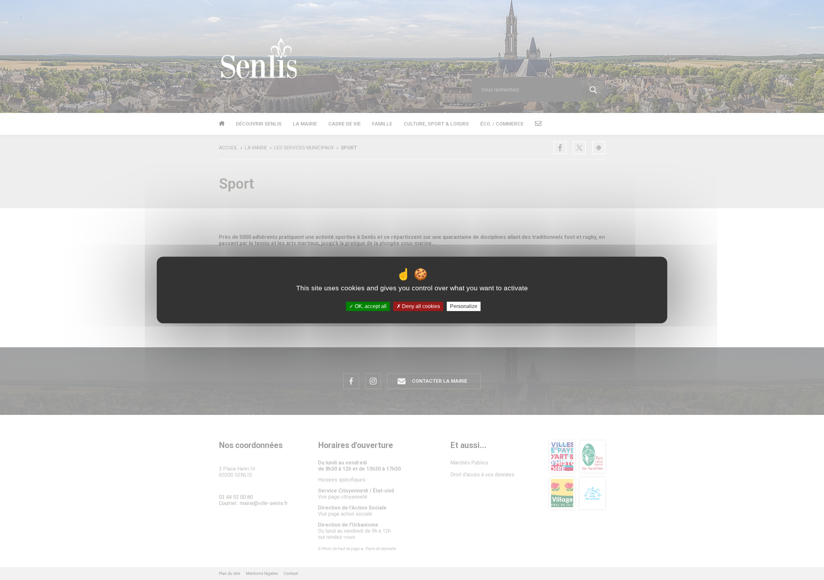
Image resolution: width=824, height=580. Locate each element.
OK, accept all (370, 306)
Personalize (463, 306)
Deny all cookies (420, 306)
